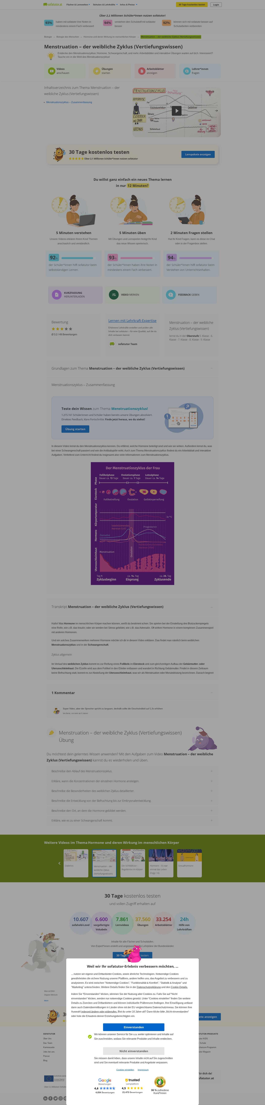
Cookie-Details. (179, 987)
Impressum (143, 1070)
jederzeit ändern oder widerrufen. (99, 1011)
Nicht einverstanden (133, 1051)
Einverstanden (134, 1027)
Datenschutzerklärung (149, 987)
